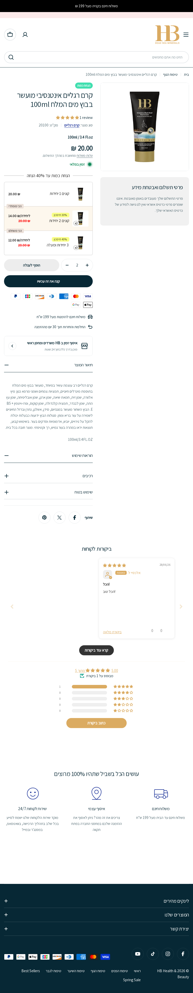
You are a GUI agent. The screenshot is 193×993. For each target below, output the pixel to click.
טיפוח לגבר (53, 970)
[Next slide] (181, 606)
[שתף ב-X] (60, 518)
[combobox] (96, 57)
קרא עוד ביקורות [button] (96, 650)
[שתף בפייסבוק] (75, 518)
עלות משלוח (85, 155)
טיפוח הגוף (170, 74)
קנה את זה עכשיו (48, 281)
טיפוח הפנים (119, 970)
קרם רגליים (71, 125)
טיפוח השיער (76, 970)
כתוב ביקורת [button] (96, 723)
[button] (68, 117)
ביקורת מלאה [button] (112, 631)
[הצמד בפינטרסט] (44, 518)
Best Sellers (30, 970)
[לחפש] (11, 57)
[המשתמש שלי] (25, 35)
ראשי (137, 970)
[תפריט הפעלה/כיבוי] (186, 35)
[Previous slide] (12, 606)
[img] (114, 565)
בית (186, 74)
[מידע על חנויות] (12, 346)
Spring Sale (132, 979)
